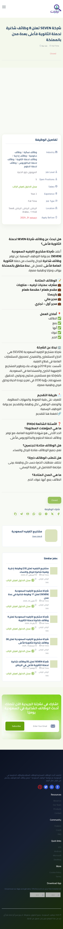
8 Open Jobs (37, 536)
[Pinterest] (40, 787)
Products (57, 809)
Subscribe (16, 726)
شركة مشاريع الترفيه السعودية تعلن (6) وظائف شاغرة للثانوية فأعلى (27, 641)
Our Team (57, 805)
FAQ (59, 834)
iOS (59, 847)
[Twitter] (46, 787)
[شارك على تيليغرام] (21, 513)
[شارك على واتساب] (33, 513)
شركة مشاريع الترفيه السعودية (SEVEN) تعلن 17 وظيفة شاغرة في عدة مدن (28, 594)
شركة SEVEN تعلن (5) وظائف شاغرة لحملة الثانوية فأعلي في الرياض (30, 663)
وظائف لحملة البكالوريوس (22, 161)
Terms (58, 876)
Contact (58, 813)
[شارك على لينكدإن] (40, 513)
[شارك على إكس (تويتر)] (52, 513)
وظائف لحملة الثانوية (26, 159)
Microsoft (57, 855)
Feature (58, 826)
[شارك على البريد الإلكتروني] (27, 513)
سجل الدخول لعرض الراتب (24, 186)
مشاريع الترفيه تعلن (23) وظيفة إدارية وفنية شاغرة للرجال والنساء (28, 570)
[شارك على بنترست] (46, 513)
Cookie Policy (55, 872)
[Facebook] (57, 787)
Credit (58, 830)
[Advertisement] (31, 101)
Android (57, 851)
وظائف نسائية (30, 152)
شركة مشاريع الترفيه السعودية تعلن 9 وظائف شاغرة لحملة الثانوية (28, 618)
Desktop (57, 859)
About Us (57, 801)
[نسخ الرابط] (15, 514)
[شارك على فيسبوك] (58, 513)
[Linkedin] (52, 787)
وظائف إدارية (20, 156)
